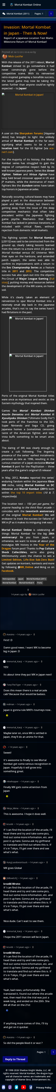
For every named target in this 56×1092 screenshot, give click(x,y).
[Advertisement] (28, 614)
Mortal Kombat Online (27, 4)
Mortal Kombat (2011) (18, 13)
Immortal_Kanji (14, 661)
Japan (20, 579)
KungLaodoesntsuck (17, 862)
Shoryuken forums (31, 133)
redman (10, 704)
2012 (28, 271)
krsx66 (10, 824)
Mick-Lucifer (38, 594)
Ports (39, 582)
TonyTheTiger (14, 684)
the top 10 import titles (26, 492)
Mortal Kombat (32, 515)
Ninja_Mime (13, 808)
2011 (15, 271)
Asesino (10, 634)
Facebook (8, 571)
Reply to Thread (15, 1059)
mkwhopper (13, 781)
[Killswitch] (12, 878)
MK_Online (26, 567)
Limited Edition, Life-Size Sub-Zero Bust (28, 559)
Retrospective (9, 579)
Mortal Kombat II (26, 582)
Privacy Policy (43, 1087)
